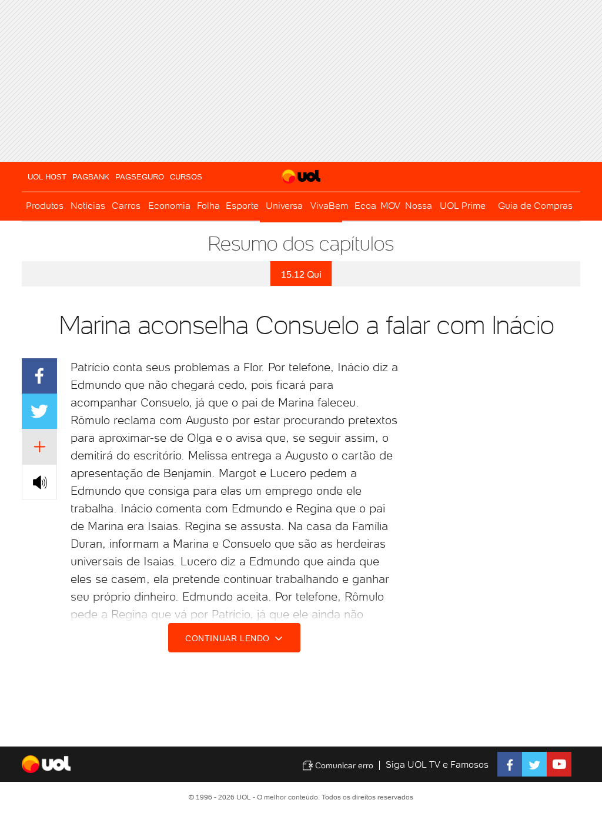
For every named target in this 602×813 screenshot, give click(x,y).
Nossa (418, 205)
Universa (284, 205)
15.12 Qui (301, 274)
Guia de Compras (535, 205)
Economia (169, 205)
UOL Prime (463, 205)
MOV (390, 205)
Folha (208, 205)
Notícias (88, 205)
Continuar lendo (229, 638)
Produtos (44, 205)
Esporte (242, 205)
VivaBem (329, 205)
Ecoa (365, 205)
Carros (126, 205)
